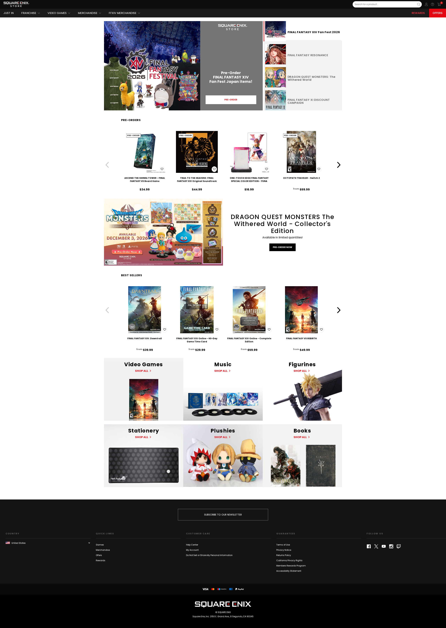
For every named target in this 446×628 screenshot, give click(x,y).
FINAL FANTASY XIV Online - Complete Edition (249, 340)
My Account (192, 549)
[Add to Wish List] (162, 169)
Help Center (192, 544)
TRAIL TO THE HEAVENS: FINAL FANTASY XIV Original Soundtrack (197, 179)
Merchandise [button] (87, 13)
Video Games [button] (57, 13)
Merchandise (103, 549)
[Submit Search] (419, 4)
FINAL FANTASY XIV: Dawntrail (144, 338)
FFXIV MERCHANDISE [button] (122, 13)
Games (100, 544)
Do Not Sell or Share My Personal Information (209, 555)
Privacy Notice (283, 549)
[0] (439, 4)
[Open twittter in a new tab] (376, 546)
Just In (8, 13)
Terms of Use (283, 544)
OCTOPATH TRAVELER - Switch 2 (301, 177)
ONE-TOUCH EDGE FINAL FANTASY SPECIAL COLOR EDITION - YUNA (249, 179)
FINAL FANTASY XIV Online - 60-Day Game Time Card (196, 340)
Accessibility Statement (288, 570)
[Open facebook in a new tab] (369, 546)
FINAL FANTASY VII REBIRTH (301, 338)
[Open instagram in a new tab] (391, 546)
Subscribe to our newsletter (223, 514)
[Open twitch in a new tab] (399, 546)
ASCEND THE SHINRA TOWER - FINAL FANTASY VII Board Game (144, 179)
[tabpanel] (183, 65)
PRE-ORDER (230, 99)
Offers (438, 13)
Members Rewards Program (291, 565)
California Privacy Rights (289, 560)
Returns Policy (283, 555)
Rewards (418, 13)
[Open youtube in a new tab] (384, 546)
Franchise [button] (28, 13)
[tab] (303, 31)
